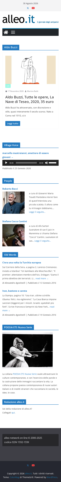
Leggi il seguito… (37, 211)
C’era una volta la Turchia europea (21, 262)
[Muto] (46, 162)
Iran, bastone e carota (14, 290)
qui (13, 412)
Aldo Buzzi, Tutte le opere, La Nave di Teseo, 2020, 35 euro (29, 99)
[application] (30, 163)
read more (42, 278)
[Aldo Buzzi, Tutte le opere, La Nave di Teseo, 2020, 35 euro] (30, 70)
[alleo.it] (5, 32)
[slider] (53, 162)
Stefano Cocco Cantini (14, 221)
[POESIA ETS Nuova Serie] (27, 334)
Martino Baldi (32, 91)
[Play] (6, 162)
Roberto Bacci (10, 188)
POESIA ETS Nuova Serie (25, 374)
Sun (8, 86)
